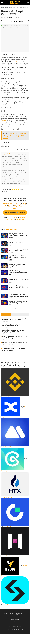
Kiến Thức (22, 613)
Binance (4, 121)
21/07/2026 (10, 297)
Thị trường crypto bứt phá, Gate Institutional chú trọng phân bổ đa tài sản (15, 325)
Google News (14, 619)
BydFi (15, 208)
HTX (5, 206)
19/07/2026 (11, 304)
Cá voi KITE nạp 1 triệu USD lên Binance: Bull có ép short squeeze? (19, 295)
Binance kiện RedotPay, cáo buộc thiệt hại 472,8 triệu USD (18, 250)
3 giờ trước (5, 333)
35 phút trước (5, 321)
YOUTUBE (6, 219)
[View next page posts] (16, 356)
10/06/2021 (18, 17)
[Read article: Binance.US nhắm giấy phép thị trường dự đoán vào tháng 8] (4, 265)
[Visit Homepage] (15, 2)
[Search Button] (28, 2)
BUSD (18, 62)
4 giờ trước (5, 339)
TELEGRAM (12, 219)
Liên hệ (18, 615)
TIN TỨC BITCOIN (12, 217)
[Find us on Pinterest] (12, 630)
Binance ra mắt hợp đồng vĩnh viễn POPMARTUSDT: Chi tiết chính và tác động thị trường (18, 287)
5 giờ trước (5, 345)
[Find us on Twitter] (8, 630)
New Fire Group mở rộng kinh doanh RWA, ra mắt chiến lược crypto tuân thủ (14, 337)
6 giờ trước (5, 351)
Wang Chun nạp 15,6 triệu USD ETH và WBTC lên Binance (19, 280)
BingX (12, 204)
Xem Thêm (15, 308)
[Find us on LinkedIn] (10, 630)
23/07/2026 (11, 275)
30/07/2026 (11, 267)
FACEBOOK (23, 217)
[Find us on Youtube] (16, 630)
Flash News (12, 615)
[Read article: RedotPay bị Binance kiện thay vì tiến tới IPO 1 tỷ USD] (4, 243)
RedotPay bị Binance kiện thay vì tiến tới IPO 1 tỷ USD (18, 243)
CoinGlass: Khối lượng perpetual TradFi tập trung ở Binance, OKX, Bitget (18, 272)
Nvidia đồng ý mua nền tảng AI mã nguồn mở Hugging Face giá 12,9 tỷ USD (14, 331)
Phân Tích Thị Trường (14, 613)
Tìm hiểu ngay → (10, 396)
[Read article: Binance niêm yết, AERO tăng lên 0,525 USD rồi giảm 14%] (4, 302)
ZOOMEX (6, 204)
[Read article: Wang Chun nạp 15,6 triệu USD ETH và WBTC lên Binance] (4, 280)
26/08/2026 (11, 238)
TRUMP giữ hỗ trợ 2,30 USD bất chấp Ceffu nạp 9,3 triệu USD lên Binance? (18, 235)
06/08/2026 (11, 252)
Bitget (16, 206)
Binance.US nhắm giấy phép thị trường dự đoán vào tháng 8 (18, 265)
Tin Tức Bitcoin (8, 17)
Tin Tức (5, 613)
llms (18, 619)
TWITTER (18, 219)
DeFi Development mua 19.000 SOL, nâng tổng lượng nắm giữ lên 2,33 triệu (14, 318)
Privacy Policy (15, 621)
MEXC (24, 204)
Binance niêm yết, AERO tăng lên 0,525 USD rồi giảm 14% (18, 302)
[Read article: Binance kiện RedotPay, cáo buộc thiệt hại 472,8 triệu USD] (4, 250)
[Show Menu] (2, 2)
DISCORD (24, 219)
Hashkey (22, 206)
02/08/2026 (11, 260)
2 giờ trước (5, 327)
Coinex (10, 206)
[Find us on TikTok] (20, 630)
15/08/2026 (10, 245)
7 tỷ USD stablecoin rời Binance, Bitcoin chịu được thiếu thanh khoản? (18, 257)
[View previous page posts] (13, 356)
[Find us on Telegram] (14, 630)
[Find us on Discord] (23, 630)
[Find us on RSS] (18, 630)
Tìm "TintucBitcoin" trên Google (16, 21)
